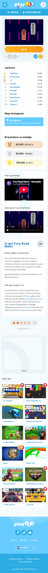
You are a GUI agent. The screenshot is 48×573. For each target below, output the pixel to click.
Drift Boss (26, 296)
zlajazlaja (14, 73)
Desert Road (28, 307)
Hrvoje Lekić (15, 77)
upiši (38, 123)
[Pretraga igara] (43, 4)
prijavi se (30, 123)
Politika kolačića (33, 559)
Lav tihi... (13, 84)
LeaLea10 (13, 101)
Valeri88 (13, 91)
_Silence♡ (14, 104)
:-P (11, 80)
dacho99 (13, 94)
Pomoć (14, 540)
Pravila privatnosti (16, 559)
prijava (15, 12)
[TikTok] (24, 532)
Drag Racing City (33, 299)
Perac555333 (15, 87)
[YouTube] (30, 532)
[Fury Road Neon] (24, 32)
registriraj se (33, 12)
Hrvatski (24, 547)
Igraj (24, 49)
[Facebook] (18, 532)
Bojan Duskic (15, 97)
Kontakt (23, 540)
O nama (33, 540)
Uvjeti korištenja (25, 561)
